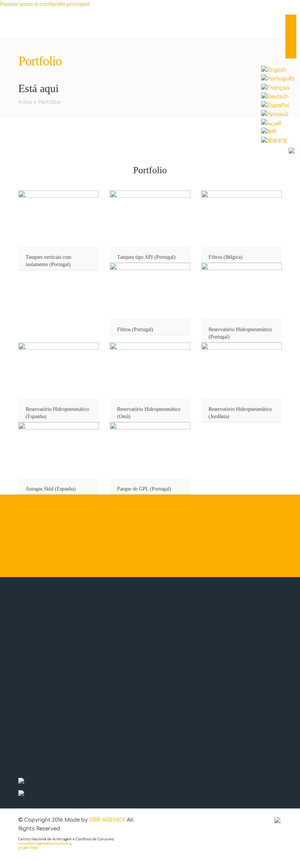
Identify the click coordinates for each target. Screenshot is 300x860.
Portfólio (49, 102)
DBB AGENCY (106, 820)
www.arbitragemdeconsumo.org (44, 843)
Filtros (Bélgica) (226, 257)
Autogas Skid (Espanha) (51, 489)
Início (25, 102)
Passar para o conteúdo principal (45, 4)
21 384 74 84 (28, 848)
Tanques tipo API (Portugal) (146, 257)
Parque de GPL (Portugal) (144, 489)
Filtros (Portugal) (135, 329)
